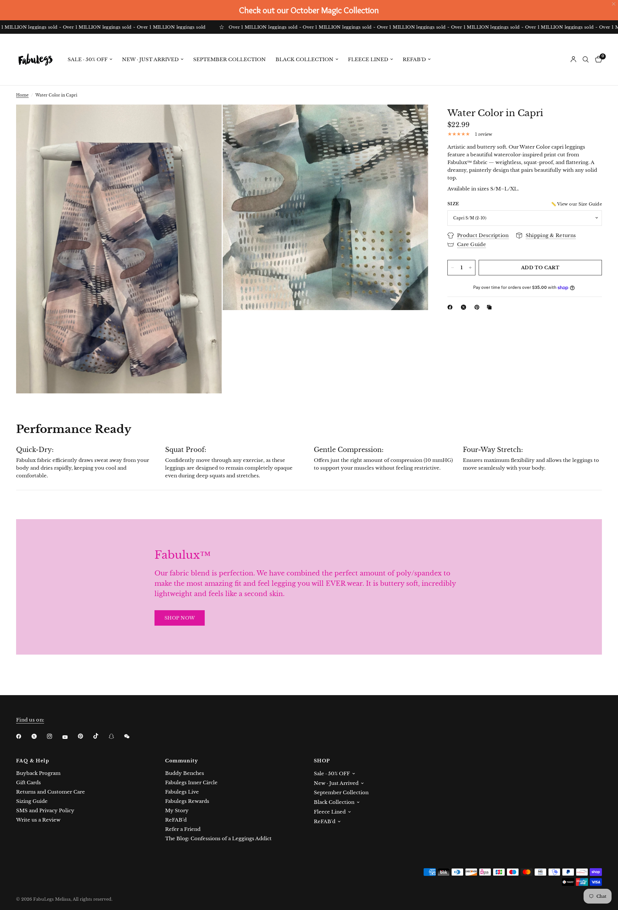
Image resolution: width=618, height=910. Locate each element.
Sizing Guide (32, 801)
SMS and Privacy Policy (45, 810)
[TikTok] (100, 736)
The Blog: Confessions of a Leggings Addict (218, 838)
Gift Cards (28, 782)
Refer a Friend (183, 829)
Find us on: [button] (30, 719)
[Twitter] (39, 736)
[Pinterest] (478, 307)
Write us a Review (38, 820)
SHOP (322, 760)
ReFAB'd (414, 59)
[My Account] (573, 59)
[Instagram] (54, 736)
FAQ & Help (32, 760)
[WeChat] (131, 736)
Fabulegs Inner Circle (191, 782)
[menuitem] (90, 59)
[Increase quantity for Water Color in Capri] (470, 267)
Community (181, 760)
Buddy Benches (184, 773)
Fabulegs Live (182, 792)
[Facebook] (451, 307)
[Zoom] (208, 118)
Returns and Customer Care (50, 792)
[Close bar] (614, 4)
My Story (177, 810)
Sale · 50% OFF (88, 59)
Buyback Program (38, 773)
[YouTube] (69, 737)
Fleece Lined (368, 59)
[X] (465, 307)
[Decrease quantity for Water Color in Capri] (452, 267)
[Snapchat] (116, 736)
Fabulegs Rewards (187, 801)
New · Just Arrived (150, 59)
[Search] (585, 59)
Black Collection (304, 59)
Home (22, 95)
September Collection (229, 59)
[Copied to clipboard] (490, 307)
